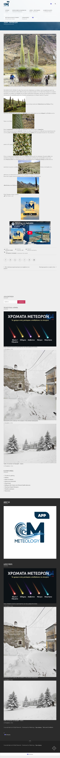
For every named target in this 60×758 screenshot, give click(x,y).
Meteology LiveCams (9, 250)
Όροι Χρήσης (39, 727)
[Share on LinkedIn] (15, 260)
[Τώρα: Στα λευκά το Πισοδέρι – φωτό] (30, 443)
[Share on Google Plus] (25, 260)
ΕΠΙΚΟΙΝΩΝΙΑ (25, 18)
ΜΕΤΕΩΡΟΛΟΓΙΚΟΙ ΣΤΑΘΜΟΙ (12, 18)
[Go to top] (30, 741)
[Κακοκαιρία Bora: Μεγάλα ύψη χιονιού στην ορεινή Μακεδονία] (30, 385)
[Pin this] (29, 260)
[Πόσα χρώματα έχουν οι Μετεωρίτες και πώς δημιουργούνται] (30, 328)
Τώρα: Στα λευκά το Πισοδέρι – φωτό (13, 463)
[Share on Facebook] (6, 260)
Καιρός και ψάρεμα (9, 479)
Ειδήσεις (7, 477)
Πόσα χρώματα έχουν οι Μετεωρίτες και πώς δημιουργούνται (20, 347)
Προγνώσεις (7, 490)
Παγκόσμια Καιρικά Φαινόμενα (11, 487)
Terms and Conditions (48, 727)
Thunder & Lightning (9, 475)
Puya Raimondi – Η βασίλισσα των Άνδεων (19, 253)
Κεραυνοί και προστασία (10, 481)
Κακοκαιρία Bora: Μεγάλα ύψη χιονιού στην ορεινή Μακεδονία (21, 420)
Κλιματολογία (8, 483)
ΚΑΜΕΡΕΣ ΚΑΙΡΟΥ (47, 10)
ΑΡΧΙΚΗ (7, 10)
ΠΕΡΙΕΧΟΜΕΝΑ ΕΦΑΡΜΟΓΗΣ (19, 10)
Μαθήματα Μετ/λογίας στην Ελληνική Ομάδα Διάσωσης (17, 485)
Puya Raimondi (8, 253)
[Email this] (34, 260)
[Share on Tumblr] (20, 260)
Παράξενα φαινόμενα (32, 250)
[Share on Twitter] (10, 260)
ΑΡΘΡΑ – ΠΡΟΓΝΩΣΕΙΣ (34, 10)
